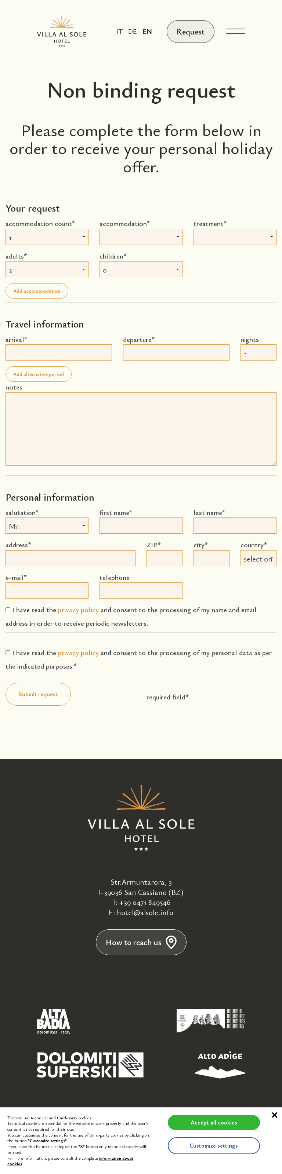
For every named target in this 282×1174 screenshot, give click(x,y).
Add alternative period (38, 373)
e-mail (15, 577)
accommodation (123, 223)
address (17, 544)
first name (114, 512)
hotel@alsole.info (145, 912)
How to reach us (134, 942)
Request (191, 31)
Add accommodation (37, 290)
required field (166, 696)
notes (14, 386)
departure (137, 339)
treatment (209, 223)
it (119, 31)
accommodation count (39, 223)
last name (208, 512)
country (252, 544)
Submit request (38, 694)
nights (250, 339)
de (132, 31)
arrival (15, 339)
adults (15, 255)
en (147, 31)
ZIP (152, 544)
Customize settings (213, 1145)
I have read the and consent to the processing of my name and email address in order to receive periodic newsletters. (131, 616)
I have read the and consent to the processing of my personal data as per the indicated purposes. (139, 659)
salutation (21, 512)
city (199, 544)
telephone (115, 577)
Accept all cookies (214, 1122)
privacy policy (78, 609)
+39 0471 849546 (145, 902)
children (111, 255)
